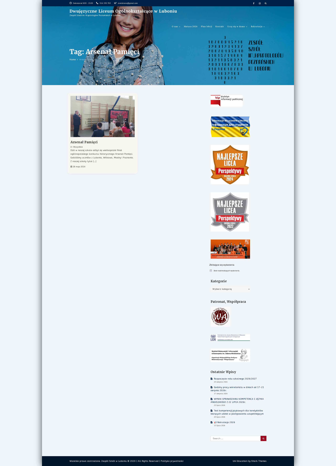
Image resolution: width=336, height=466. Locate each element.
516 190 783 (105, 3)
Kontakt (219, 26)
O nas (175, 26)
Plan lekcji (206, 26)
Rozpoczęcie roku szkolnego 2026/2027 (235, 379)
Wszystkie (78, 147)
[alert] (237, 271)
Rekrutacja (256, 26)
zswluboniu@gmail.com (128, 3)
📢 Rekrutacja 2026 (224, 422)
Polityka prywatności (172, 461)
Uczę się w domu (236, 26)
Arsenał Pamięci (84, 142)
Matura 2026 (191, 26)
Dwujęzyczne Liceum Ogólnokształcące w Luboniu (123, 11)
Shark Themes (258, 461)
